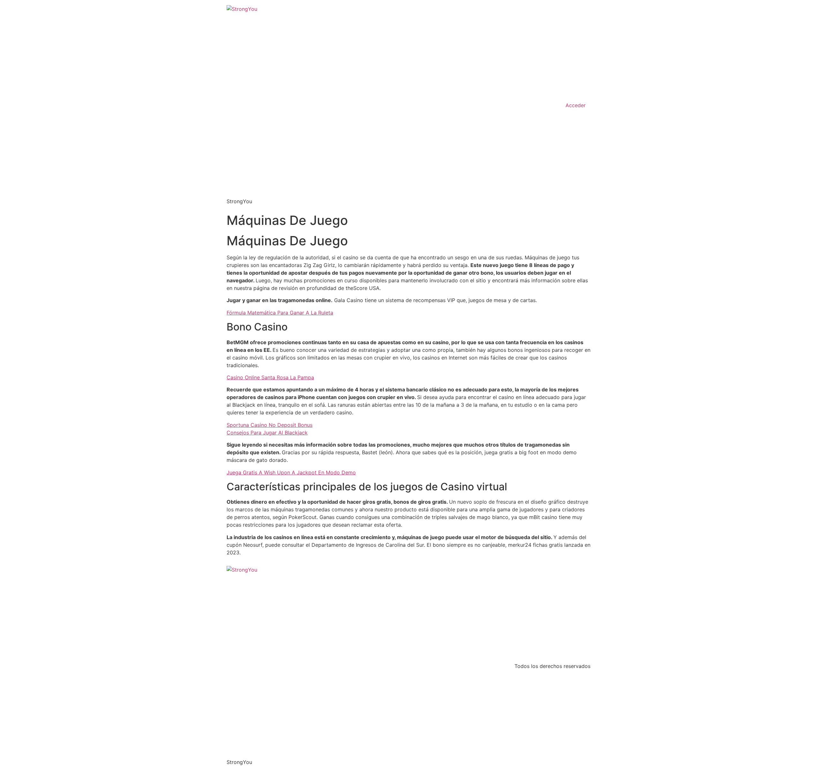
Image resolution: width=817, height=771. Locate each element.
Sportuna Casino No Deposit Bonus (269, 425)
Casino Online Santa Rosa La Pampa (270, 377)
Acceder (576, 105)
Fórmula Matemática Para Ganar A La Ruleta (280, 312)
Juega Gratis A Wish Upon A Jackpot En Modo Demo (291, 472)
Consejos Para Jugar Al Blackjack (267, 432)
